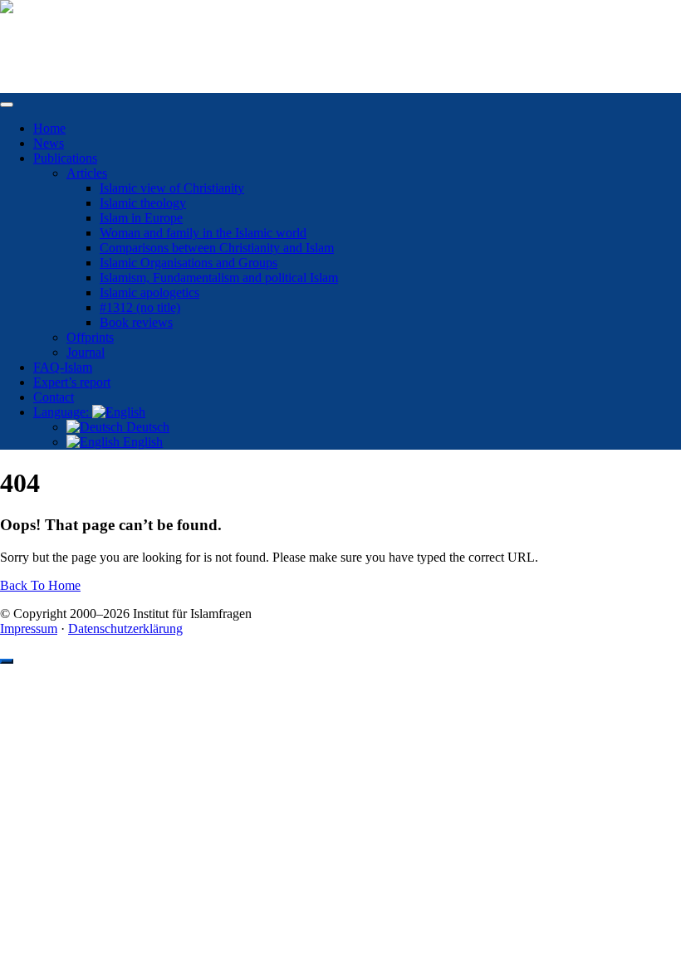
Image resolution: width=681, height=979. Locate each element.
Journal (85, 352)
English (141, 442)
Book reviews (136, 322)
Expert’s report (71, 382)
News (48, 143)
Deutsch (146, 427)
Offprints (90, 337)
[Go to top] (6, 661)
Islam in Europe (141, 218)
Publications (65, 158)
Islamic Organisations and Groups (188, 263)
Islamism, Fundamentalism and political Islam (219, 277)
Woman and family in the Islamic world (203, 233)
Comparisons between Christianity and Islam (217, 248)
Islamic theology (143, 203)
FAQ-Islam (62, 367)
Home (49, 128)
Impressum (28, 628)
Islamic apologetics (149, 292)
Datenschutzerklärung (125, 628)
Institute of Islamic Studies (69, 35)
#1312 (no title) (140, 307)
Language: (62, 412)
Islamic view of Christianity (172, 188)
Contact (53, 397)
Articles (86, 173)
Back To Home (40, 585)
